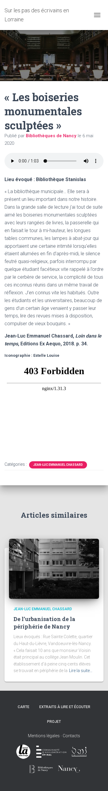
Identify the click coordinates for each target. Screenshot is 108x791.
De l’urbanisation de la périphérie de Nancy (44, 622)
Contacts (71, 735)
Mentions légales (44, 735)
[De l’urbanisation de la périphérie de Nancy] (54, 568)
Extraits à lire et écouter (64, 707)
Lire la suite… (80, 670)
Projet (54, 722)
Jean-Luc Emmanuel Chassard (58, 464)
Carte (23, 707)
